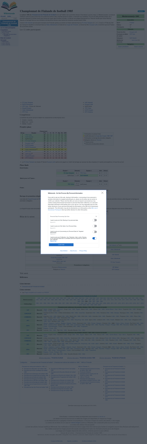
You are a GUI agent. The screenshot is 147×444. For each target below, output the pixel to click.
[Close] (103, 193)
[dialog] (73, 222)
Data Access (73, 250)
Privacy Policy (83, 250)
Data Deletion (64, 250)
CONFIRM (61, 244)
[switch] (94, 220)
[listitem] (73, 216)
